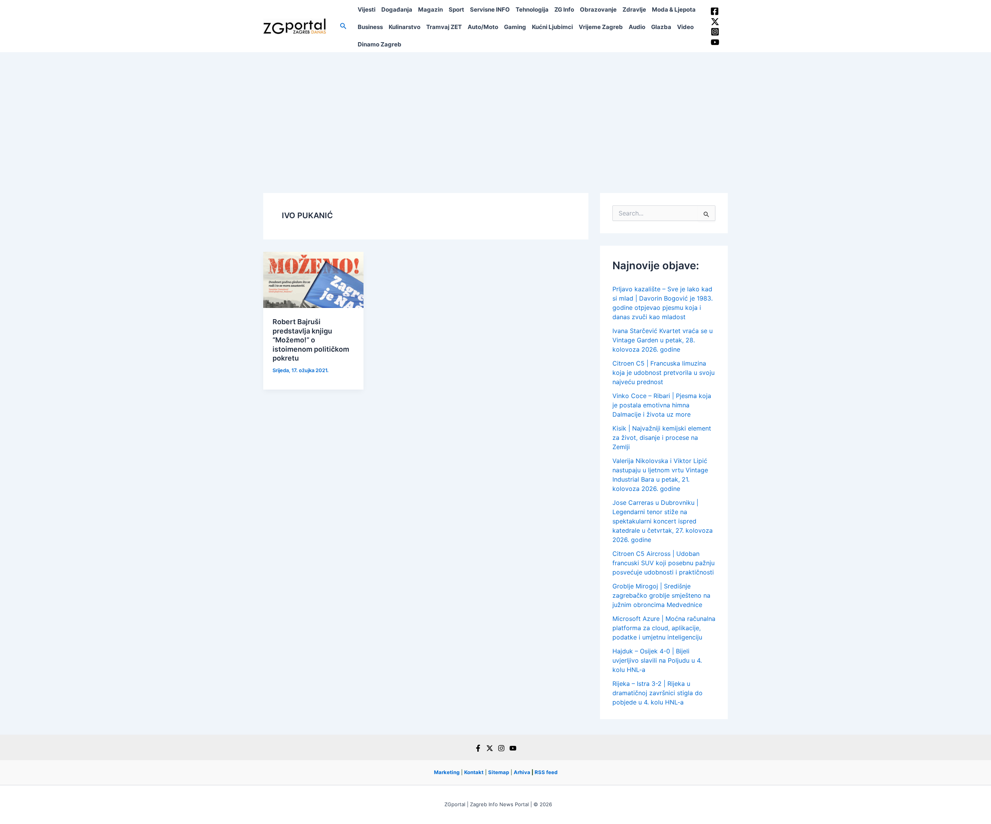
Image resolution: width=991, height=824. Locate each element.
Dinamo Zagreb (379, 44)
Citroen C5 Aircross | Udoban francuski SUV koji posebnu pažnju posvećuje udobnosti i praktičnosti (663, 563)
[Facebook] (714, 11)
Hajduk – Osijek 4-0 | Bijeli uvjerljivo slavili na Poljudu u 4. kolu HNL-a (657, 660)
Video (685, 27)
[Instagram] (715, 31)
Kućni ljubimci (552, 27)
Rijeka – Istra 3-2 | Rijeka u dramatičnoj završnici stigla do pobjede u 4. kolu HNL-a (657, 693)
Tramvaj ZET (444, 27)
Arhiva (522, 772)
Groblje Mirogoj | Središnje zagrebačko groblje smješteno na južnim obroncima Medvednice (661, 595)
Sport (456, 9)
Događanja (396, 9)
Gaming (515, 27)
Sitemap (498, 772)
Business (370, 27)
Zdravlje (634, 9)
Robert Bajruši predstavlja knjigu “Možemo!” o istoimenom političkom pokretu (311, 340)
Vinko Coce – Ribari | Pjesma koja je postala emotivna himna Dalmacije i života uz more (661, 405)
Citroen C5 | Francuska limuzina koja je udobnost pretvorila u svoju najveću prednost (663, 372)
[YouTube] (715, 42)
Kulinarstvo (404, 27)
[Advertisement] (495, 110)
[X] (489, 748)
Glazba (661, 27)
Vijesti (366, 9)
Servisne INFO (490, 9)
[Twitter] (715, 21)
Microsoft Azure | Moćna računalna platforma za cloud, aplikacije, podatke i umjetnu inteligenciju (663, 628)
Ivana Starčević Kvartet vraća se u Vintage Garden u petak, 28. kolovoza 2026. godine (662, 340)
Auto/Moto (483, 27)
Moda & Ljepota (674, 9)
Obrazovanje (598, 9)
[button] (343, 26)
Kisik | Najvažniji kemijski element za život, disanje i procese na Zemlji (661, 437)
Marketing (446, 772)
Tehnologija (532, 9)
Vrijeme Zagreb (601, 27)
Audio (637, 27)
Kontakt (473, 772)
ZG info (564, 9)
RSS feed (546, 772)
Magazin (430, 9)
